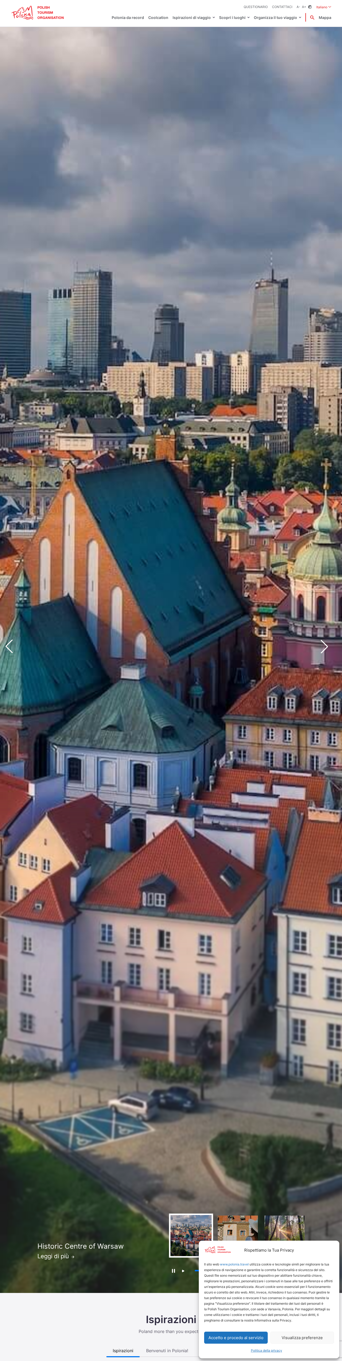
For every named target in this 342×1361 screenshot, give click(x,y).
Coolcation (158, 17)
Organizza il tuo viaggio (275, 17)
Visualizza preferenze (302, 1337)
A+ (304, 7)
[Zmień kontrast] (310, 7)
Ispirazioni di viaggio (192, 17)
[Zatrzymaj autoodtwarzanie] (173, 1270)
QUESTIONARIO (256, 7)
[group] (191, 1236)
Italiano (323, 7)
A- (298, 7)
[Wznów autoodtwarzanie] (183, 1271)
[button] (329, 647)
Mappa (325, 17)
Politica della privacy (266, 1350)
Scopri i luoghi (232, 17)
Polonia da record (128, 17)
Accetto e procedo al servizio (235, 1337)
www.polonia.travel (234, 1264)
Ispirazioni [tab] (123, 1350)
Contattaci (282, 7)
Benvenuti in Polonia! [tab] (167, 1350)
